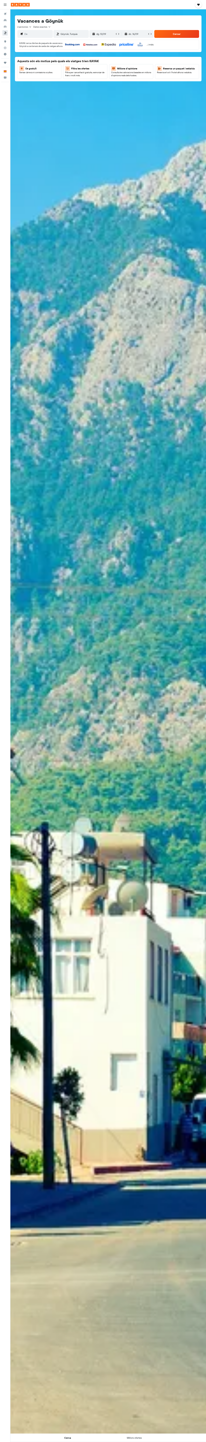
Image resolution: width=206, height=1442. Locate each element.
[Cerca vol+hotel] (5, 33)
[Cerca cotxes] (5, 27)
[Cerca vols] (5, 14)
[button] (5, 4)
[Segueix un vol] (5, 48)
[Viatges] (5, 63)
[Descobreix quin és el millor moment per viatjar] (5, 54)
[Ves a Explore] (5, 41)
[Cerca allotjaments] (5, 20)
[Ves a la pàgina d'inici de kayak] (20, 4)
